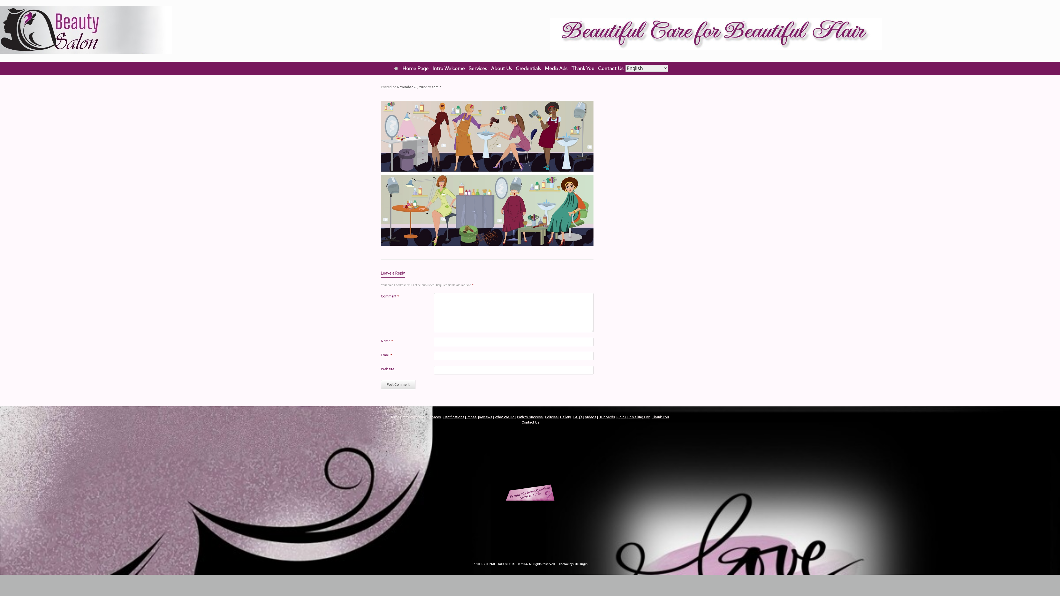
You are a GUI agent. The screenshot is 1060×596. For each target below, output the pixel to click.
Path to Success (530, 417)
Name (387, 341)
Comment (390, 296)
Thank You (582, 68)
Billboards (607, 417)
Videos (590, 417)
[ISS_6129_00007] (487, 244)
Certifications (453, 417)
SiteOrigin (580, 564)
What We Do (505, 417)
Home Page (415, 68)
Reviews (485, 417)
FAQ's (577, 417)
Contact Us (611, 68)
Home (394, 417)
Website (387, 369)
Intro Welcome (449, 68)
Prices (471, 417)
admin (436, 87)
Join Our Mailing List (634, 417)
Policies (551, 417)
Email (386, 355)
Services (478, 68)
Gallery (565, 417)
